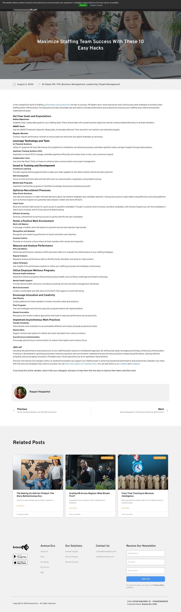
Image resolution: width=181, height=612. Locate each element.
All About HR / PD (51, 84)
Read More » (21, 506)
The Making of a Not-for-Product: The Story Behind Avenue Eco (35, 495)
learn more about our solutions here (81, 364)
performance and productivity (57, 105)
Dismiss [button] (83, 5)
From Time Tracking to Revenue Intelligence (138, 495)
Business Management (73, 84)
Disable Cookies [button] (96, 5)
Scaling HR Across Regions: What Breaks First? (89, 495)
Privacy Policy (159, 585)
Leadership (92, 84)
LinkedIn (123, 364)
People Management (109, 84)
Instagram (135, 364)
